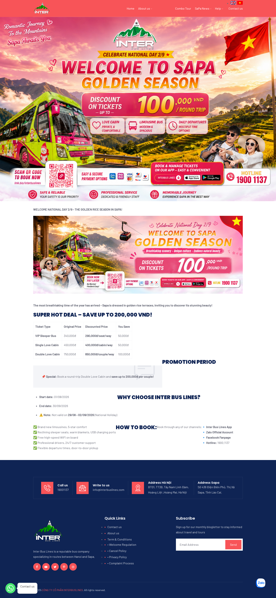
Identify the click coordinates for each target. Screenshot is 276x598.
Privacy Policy (118, 557)
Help (218, 8)
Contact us (235, 8)
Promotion (163, 8)
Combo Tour (183, 8)
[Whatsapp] (10, 588)
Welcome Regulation (122, 544)
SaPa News (202, 8)
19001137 (63, 489)
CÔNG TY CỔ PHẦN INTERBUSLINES (62, 590)
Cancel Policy (117, 551)
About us (144, 8)
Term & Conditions (119, 539)
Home (130, 8)
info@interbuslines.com (108, 489)
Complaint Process (121, 563)
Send (233, 544)
